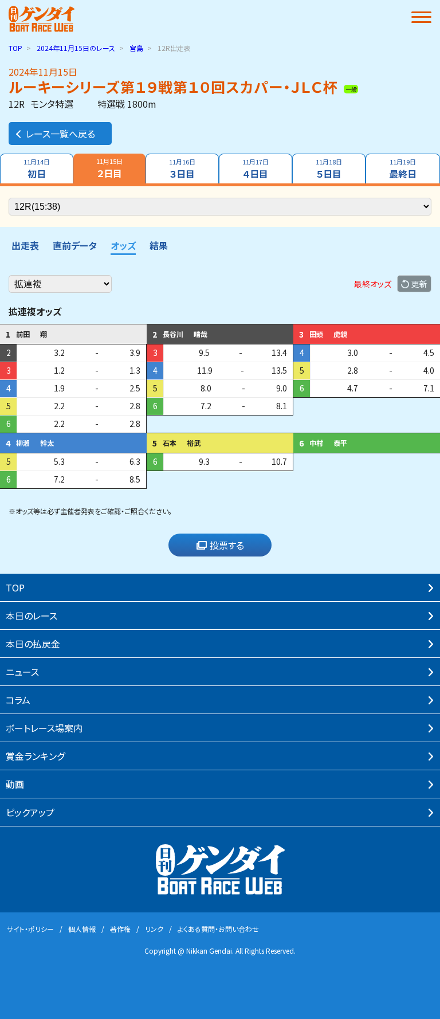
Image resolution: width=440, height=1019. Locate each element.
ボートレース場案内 (44, 728)
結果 (159, 245)
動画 (15, 784)
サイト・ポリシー (30, 929)
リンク (154, 929)
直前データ (75, 245)
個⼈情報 (82, 929)
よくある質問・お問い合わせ (218, 929)
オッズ (123, 245)
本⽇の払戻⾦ (33, 643)
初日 (36, 169)
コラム (18, 700)
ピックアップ (30, 812)
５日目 (329, 169)
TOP (15, 48)
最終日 (403, 169)
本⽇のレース (31, 615)
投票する (227, 545)
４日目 (255, 169)
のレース (76, 48)
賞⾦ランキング (35, 756)
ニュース (22, 672)
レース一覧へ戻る (60, 133)
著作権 (120, 929)
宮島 (136, 48)
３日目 (182, 169)
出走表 (25, 245)
